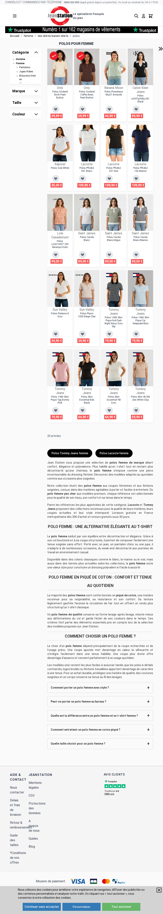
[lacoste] (84, 129)
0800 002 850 (71, 2)
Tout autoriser (121, 907)
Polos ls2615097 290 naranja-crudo (60, 244)
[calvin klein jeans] (136, 53)
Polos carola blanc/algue (114, 239)
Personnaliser (81, 906)
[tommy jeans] (109, 275)
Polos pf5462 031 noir (113, 169)
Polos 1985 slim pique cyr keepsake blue (140, 320)
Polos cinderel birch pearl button (60, 94)
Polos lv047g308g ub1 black (140, 98)
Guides (33, 838)
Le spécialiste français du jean (88, 16)
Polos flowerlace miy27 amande (114, 93)
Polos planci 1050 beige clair (87, 315)
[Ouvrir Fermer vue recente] (160, 48)
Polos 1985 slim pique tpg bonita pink (60, 399)
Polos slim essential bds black (86, 399)
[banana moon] (109, 53)
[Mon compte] (143, 16)
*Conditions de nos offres (18, 857)
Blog (32, 846)
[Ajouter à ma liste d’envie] (55, 109)
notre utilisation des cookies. (53, 897)
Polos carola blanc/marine (140, 239)
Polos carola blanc (87, 239)
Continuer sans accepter (42, 907)
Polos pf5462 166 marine (140, 169)
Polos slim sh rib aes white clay (140, 398)
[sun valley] (56, 275)
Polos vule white (60, 168)
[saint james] (82, 199)
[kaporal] (56, 129)
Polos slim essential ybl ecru (114, 399)
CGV (32, 795)
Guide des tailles (14, 840)
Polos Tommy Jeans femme (69, 453)
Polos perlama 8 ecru (60, 315)
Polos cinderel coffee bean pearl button (87, 94)
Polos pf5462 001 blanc (87, 169)
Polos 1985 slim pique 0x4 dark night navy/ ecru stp (114, 322)
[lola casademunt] (56, 199)
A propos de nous (34, 825)
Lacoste (133, 504)
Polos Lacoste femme (114, 453)
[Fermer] (159, 890)
